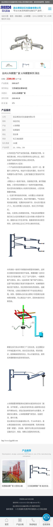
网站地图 (43, 509)
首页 (11, 16)
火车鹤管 (27, 16)
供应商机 (18, 16)
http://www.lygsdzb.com (9, 441)
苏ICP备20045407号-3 (33, 502)
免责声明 (27, 509)
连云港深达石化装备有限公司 (22, 506)
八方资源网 (19, 509)
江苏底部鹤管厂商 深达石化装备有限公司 (34, 486)
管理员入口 (35, 509)
